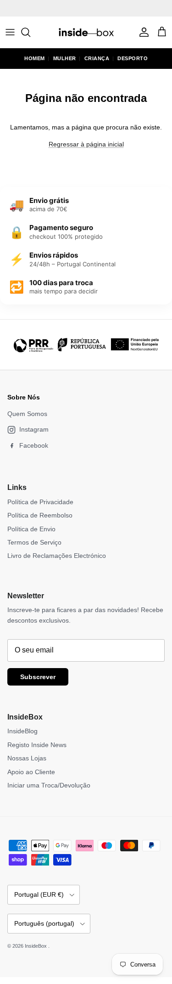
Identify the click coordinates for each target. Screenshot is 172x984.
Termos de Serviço (34, 542)
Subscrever (37, 676)
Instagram (34, 429)
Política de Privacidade (40, 502)
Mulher (64, 58)
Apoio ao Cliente (31, 772)
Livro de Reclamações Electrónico (56, 555)
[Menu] (10, 32)
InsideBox (36, 946)
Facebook (33, 445)
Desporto (132, 58)
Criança (97, 58)
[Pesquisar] (30, 32)
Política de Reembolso (39, 515)
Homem (34, 58)
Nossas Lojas (26, 758)
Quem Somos (27, 413)
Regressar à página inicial (86, 144)
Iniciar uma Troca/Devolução (48, 785)
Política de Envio (31, 529)
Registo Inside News (37, 744)
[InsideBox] (86, 32)
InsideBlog (22, 731)
